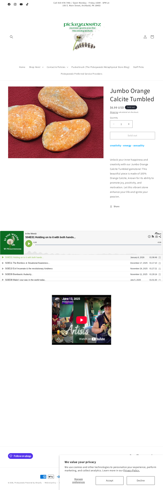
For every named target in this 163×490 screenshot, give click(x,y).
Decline (141, 480)
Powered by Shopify (33, 483)
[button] (11, 36)
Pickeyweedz (19, 483)
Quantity (114, 117)
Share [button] (117, 206)
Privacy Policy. (131, 470)
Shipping (114, 112)
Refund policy (50, 483)
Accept (109, 480)
